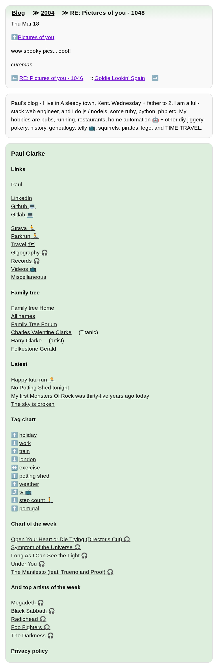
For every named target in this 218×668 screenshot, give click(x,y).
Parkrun (20, 236)
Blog (18, 12)
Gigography (25, 253)
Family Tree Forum (34, 324)
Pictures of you (36, 37)
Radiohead (24, 619)
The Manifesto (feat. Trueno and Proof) (58, 572)
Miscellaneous (28, 277)
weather (29, 484)
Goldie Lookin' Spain (120, 78)
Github (19, 206)
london (27, 459)
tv (21, 492)
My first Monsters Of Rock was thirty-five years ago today (80, 396)
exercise (29, 468)
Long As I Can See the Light (45, 556)
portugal (29, 508)
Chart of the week (33, 524)
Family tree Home (32, 308)
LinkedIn (21, 198)
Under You (24, 564)
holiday (28, 435)
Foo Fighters (26, 627)
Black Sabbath (29, 611)
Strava (19, 228)
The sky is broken (32, 404)
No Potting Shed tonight (40, 388)
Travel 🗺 (23, 244)
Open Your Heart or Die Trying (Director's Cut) (66, 539)
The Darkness (28, 636)
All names (23, 316)
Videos (19, 269)
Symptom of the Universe (42, 547)
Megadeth (23, 603)
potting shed (34, 476)
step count (32, 500)
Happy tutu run (29, 380)
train (24, 451)
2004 (47, 12)
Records (21, 261)
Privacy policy (29, 651)
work (25, 443)
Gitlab (18, 215)
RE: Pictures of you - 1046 (51, 78)
